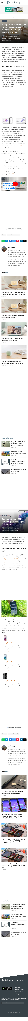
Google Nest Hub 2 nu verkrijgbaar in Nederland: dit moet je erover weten (13, 293)
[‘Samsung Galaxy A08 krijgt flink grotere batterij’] (5, 453)
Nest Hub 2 (21, 146)
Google (4, 234)
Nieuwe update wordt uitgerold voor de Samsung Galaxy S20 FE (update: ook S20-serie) (13, 841)
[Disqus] (14, 392)
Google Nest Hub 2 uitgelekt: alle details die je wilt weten (12, 339)
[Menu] (2, 2)
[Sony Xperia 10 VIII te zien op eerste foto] (5, 471)
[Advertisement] (14, 102)
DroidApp (3, 16)
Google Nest (10, 234)
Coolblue (12, 174)
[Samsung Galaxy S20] (5, 641)
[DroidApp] (13, 2)
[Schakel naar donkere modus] (23, 2)
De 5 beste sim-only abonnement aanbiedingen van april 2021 (12, 792)
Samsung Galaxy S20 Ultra (8, 681)
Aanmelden (5, 1006)
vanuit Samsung (6, 563)
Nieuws (8, 16)
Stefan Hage (10, 36)
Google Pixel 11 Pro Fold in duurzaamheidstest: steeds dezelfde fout (18, 443)
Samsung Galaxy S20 (7, 643)
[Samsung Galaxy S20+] (5, 660)
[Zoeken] (26, 2)
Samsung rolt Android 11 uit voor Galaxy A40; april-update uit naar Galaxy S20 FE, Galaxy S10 (12, 816)
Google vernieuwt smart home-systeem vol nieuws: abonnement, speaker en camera (12, 363)
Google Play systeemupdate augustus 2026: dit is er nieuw (18, 461)
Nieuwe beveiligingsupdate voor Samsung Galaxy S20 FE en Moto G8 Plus (13, 865)
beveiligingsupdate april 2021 (9, 559)
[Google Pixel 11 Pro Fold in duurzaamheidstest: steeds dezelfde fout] (5, 444)
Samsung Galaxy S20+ (7, 662)
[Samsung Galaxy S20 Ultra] (5, 679)
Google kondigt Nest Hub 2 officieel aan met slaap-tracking (12, 316)
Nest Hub (17, 234)
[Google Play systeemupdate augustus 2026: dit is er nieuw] (5, 462)
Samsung (4, 733)
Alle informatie (5, 651)
